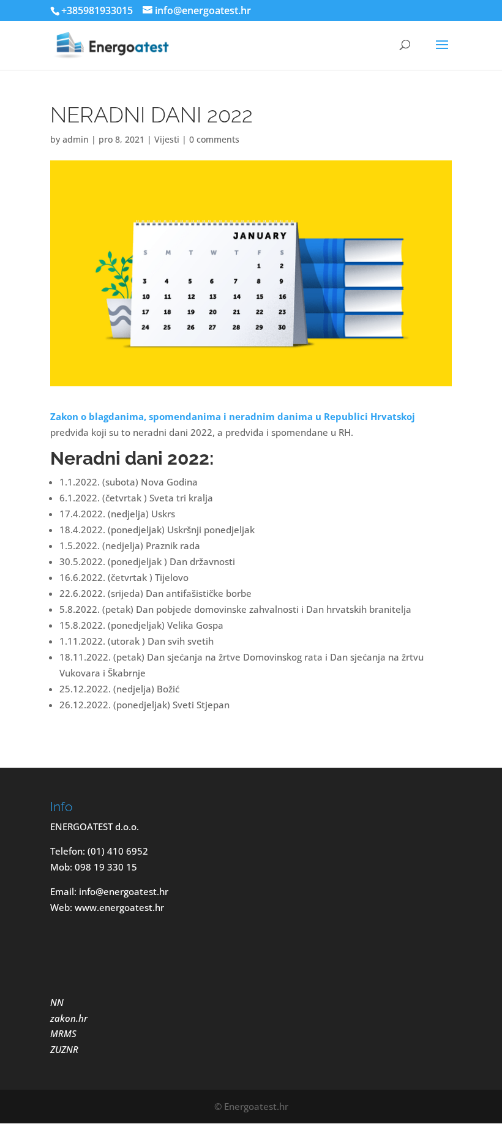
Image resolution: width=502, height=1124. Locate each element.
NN (58, 1002)
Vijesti (166, 139)
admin (75, 139)
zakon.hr (69, 1018)
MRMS (63, 1033)
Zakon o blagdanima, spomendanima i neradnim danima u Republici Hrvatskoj (232, 416)
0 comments (214, 139)
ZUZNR (64, 1049)
